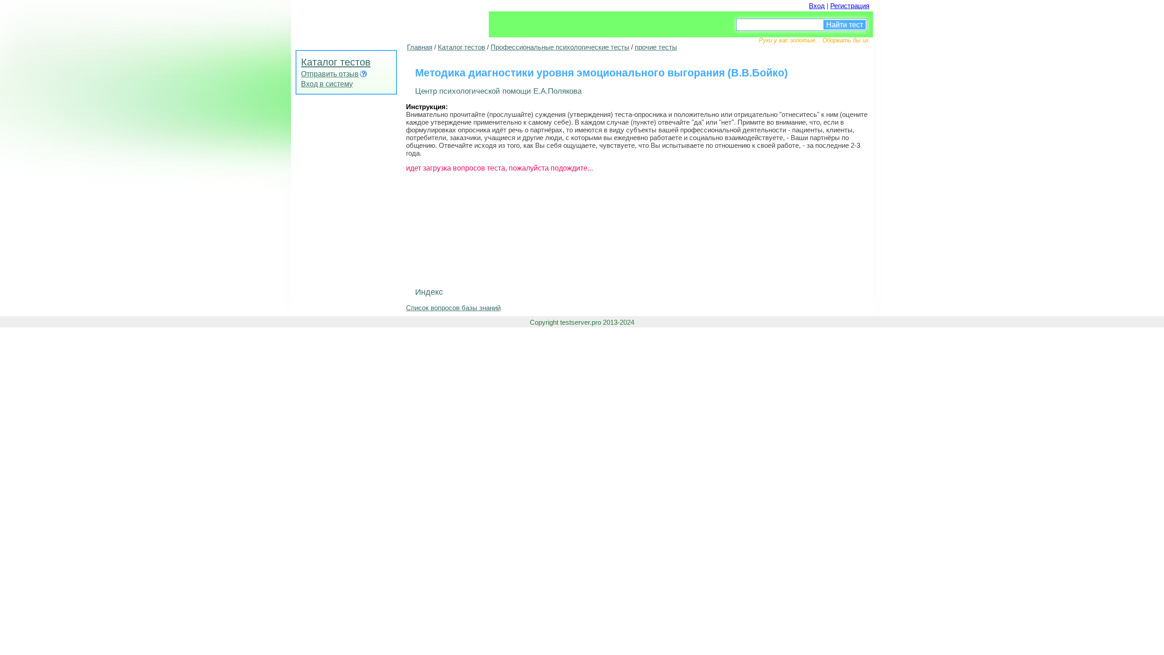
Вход (817, 6)
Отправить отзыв (330, 74)
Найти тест (844, 25)
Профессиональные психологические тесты (560, 47)
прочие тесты (656, 47)
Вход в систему (327, 84)
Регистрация (849, 6)
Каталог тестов (336, 62)
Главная (419, 47)
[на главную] (359, 20)
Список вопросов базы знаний (453, 308)
